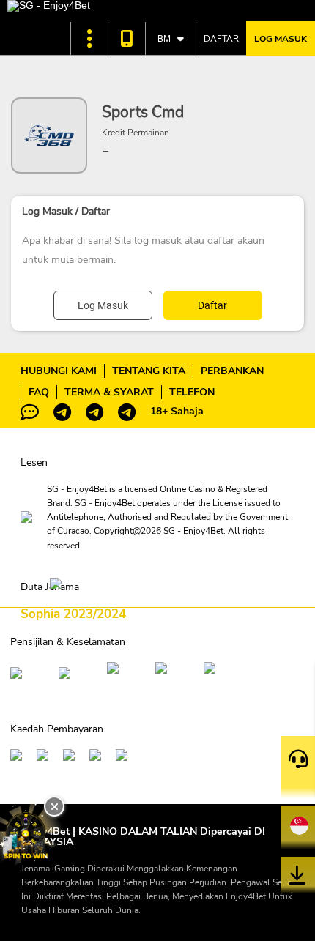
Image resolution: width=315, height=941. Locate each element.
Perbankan (232, 371)
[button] (89, 38)
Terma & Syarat (109, 392)
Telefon (192, 392)
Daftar (221, 39)
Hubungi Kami (59, 371)
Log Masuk (280, 39)
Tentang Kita (148, 371)
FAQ (39, 392)
